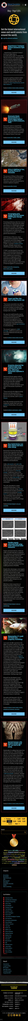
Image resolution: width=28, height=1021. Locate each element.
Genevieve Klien (10, 138)
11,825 (14, 821)
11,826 (19, 821)
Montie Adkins (8, 948)
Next (16, 824)
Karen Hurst (8, 914)
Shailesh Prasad (9, 907)
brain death (12, 854)
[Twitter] (11, 1015)
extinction (10, 856)
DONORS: (9, 1000)
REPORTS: (16, 1002)
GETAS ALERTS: (17, 996)
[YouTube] (17, 1015)
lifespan (17, 860)
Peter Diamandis (7, 878)
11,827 (23, 821)
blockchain (9, 854)
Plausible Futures (7, 971)
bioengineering (16, 267)
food (20, 338)
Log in (4, 38)
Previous (8, 819)
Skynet (4, 885)
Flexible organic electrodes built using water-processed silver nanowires (15, 545)
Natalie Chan (8, 935)
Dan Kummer (8, 918)
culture (22, 854)
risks (2, 863)
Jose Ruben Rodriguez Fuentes (12, 916)
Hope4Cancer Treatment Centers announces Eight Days (16, 47)
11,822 (23, 819)
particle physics (15, 410)
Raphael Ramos (9, 933)
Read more (14, 92)
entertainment (21, 88)
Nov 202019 (5, 47)
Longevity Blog (6, 966)
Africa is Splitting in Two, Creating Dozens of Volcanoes (16, 171)
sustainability (5, 506)
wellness (14, 865)
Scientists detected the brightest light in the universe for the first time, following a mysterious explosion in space (16, 369)
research (25, 861)
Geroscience (6, 964)
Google (19, 856)
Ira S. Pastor (8, 950)
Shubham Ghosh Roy (10, 901)
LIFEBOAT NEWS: (18, 993)
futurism (15, 186)
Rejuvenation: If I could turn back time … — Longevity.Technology (15, 638)
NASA (26, 860)
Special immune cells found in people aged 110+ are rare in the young (15, 744)
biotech (16, 852)
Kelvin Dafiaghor (9, 913)
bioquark (11, 852)
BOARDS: (16, 1000)
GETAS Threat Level (14, 988)
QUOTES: (16, 1008)
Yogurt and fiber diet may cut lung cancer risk (16, 299)
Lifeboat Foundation (11, 1013)
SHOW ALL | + (5, 954)
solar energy (16, 477)
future (14, 856)
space (8, 863)
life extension (11, 709)
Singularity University (8, 883)
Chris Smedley (8, 952)
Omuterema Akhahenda (11, 920)
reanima (9, 861)
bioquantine (5, 852)
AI (7, 850)
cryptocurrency (19, 854)
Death (24, 854)
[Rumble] (20, 1015)
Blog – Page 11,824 (14, 11)
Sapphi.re (23, 1013)
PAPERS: (16, 1006)
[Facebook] (9, 1015)
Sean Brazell (8, 937)
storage (21, 489)
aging (5, 850)
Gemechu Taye (8, 911)
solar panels (10, 464)
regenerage (14, 861)
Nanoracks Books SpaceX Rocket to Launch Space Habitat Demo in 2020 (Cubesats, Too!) (16, 119)
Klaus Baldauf (8, 922)
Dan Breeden (8, 905)
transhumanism (23, 863)
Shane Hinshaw (9, 931)
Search (25, 832)
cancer (15, 854)
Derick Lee (7, 927)
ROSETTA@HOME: (5, 1006)
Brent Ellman (8, 940)
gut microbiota (21, 324)
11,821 (19, 819)
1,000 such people (8, 773)
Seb (6, 942)
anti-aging (15, 850)
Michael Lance (8, 944)
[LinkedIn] (14, 1015)
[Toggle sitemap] (23, 5)
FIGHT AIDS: (7, 1002)
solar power (18, 504)
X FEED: (6, 998)
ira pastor (4, 860)
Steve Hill (7, 939)
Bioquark (21, 657)
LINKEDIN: (5, 996)
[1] (20, 646)
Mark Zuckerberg (7, 886)
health (22, 338)
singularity (5, 863)
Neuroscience (3, 861)
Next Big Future (7, 969)
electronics (18, 604)
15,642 (10, 824)
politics (6, 861)
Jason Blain (8, 946)
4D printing (5, 876)
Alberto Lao (8, 929)
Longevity (20, 656)
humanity (10, 858)
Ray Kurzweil (6, 881)
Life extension (11, 860)
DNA (4, 879)
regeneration (21, 861)
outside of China (18, 243)
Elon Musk (5, 882)
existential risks (6, 709)
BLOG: (16, 998)
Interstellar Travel (24, 858)
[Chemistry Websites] (14, 841)
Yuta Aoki (7, 926)
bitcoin (5, 854)
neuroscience (17, 709)
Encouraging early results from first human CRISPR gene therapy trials (16, 216)
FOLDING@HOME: (6, 1004)
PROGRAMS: (17, 1004)
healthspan (5, 858)
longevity (22, 860)
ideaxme (12, 858)
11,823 (4, 821)
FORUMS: (10, 1008)
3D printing (5, 875)
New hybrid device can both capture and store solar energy (15, 446)
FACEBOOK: (5, 993)
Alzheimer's (10, 850)
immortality (17, 858)
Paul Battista (9, 88)
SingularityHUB (6, 972)
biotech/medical (15, 88)
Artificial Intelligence (22, 850)
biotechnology (22, 852)
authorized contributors (12, 38)
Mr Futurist (5, 967)
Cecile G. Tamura (9, 924)
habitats (15, 138)
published (6, 405)
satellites (18, 138)
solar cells (18, 464)
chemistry (20, 708)
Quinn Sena (8, 903)
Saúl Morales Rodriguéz (11, 504)
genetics (11, 269)
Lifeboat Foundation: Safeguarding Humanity (10, 5)
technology (17, 863)
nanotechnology (6, 606)
